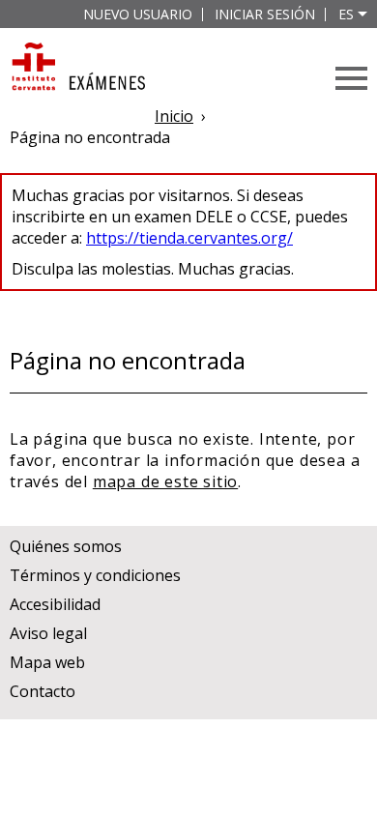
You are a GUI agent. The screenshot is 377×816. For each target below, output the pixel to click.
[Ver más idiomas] (362, 14)
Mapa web (47, 662)
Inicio (174, 116)
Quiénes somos (66, 546)
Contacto (42, 691)
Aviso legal (48, 633)
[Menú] (351, 78)
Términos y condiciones (95, 575)
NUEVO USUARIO (137, 14)
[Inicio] (77, 68)
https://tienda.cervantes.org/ (189, 237)
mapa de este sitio (165, 481)
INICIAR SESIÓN (265, 14)
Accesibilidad (55, 604)
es (346, 14)
